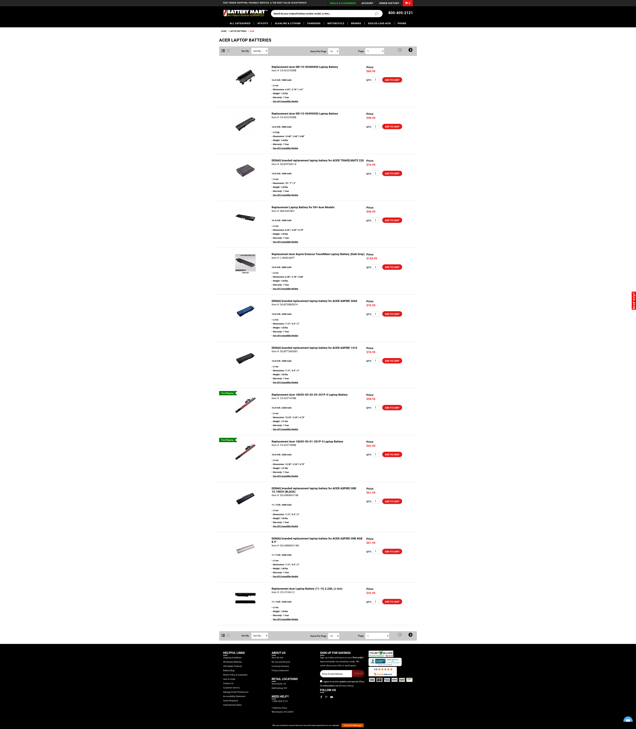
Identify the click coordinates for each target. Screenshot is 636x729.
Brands (356, 23)
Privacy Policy (346, 685)
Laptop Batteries (238, 31)
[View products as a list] (223, 635)
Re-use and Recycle (281, 662)
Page (361, 51)
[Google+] (326, 697)
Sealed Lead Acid (379, 23)
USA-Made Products (232, 666)
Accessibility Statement (234, 696)
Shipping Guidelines (232, 657)
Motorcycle (335, 23)
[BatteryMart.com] (245, 13)
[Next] (410, 50)
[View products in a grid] (228, 50)
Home (223, 31)
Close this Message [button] (352, 725)
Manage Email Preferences (235, 692)
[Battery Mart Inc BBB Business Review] (385, 661)
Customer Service (231, 687)
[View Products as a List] (223, 50)
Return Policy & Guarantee (235, 675)
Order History (389, 3)
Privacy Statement (280, 670)
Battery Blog (228, 670)
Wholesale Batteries (232, 662)
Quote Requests (230, 700)
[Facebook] (321, 697)
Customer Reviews (280, 666)
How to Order (229, 679)
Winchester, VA (279, 683)
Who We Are (277, 657)
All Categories (240, 23)
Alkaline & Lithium (287, 23)
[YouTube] (331, 697)
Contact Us (228, 683)
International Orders (232, 705)
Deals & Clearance (343, 3)
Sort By (245, 51)
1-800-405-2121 (280, 701)
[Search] (374, 13)
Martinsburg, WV (279, 688)
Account (367, 3)
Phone (402, 23)
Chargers (314, 23)
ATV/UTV (262, 23)
